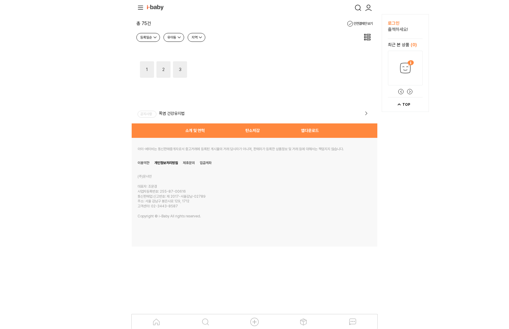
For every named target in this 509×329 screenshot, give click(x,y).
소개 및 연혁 (195, 130)
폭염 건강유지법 (172, 113)
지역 (194, 37)
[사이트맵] (140, 7)
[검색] (358, 7)
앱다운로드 (310, 130)
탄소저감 (252, 130)
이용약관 (143, 163)
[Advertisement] (99, 102)
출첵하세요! (398, 29)
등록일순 (146, 37)
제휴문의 (189, 163)
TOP (405, 104)
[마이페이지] (368, 7)
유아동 (172, 37)
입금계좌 (205, 163)
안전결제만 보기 (363, 24)
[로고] (155, 7)
